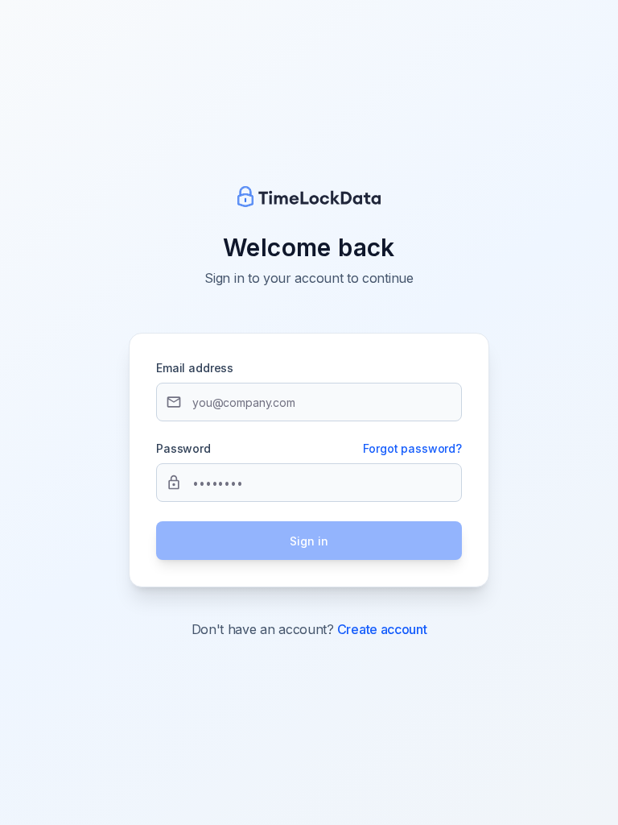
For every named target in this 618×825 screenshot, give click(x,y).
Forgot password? (412, 448)
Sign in (309, 541)
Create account (382, 629)
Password (183, 448)
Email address (194, 368)
